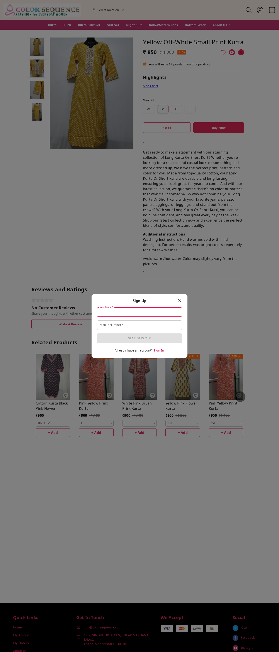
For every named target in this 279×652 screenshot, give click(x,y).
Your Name (106, 307)
